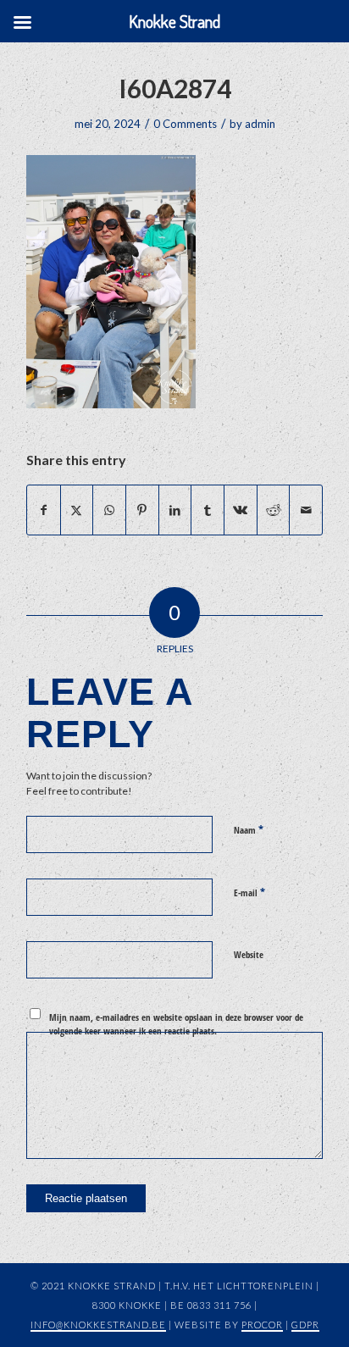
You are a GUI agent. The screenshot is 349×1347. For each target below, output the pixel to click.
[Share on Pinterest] (142, 510)
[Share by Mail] (306, 510)
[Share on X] (77, 510)
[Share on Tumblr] (207, 510)
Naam (248, 829)
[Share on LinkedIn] (175, 510)
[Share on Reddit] (274, 510)
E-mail (249, 892)
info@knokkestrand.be (98, 1324)
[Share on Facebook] (43, 510)
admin (260, 123)
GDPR (305, 1324)
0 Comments (185, 123)
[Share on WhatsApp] (109, 510)
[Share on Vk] (240, 510)
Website (248, 954)
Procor (262, 1324)
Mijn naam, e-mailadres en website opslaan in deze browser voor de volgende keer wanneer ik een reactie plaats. (176, 1024)
